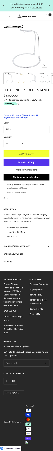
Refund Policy (35, 294)
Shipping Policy (36, 289)
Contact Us (34, 314)
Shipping (8, 262)
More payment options (26, 169)
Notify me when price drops (26, 177)
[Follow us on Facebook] (7, 381)
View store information (16, 192)
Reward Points (36, 309)
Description (10, 209)
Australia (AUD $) (12, 393)
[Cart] (47, 16)
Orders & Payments (13, 254)
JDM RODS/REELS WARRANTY (38, 302)
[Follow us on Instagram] (13, 381)
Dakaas (17, 448)
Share (6, 198)
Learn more (37, 7)
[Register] (45, 363)
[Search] (10, 16)
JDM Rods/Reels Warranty (17, 246)
